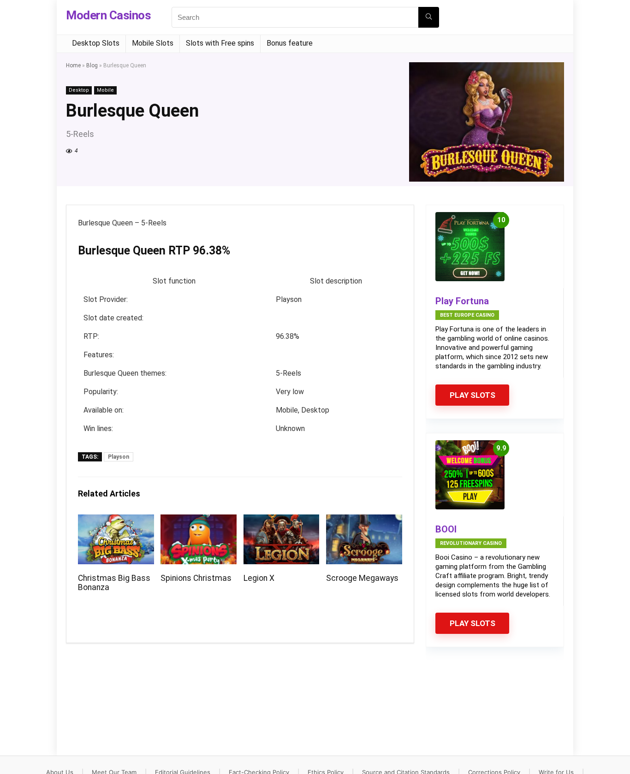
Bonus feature (290, 43)
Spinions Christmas (196, 578)
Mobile (105, 90)
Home (73, 65)
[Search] (428, 17)
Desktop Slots (95, 43)
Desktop (79, 90)
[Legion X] (282, 520)
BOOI (446, 529)
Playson (118, 457)
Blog (92, 65)
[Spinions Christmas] (198, 520)
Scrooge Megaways (362, 578)
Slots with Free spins (220, 43)
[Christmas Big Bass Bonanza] (116, 520)
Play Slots (472, 395)
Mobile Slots (152, 43)
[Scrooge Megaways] (364, 520)
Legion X (259, 578)
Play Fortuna (462, 301)
